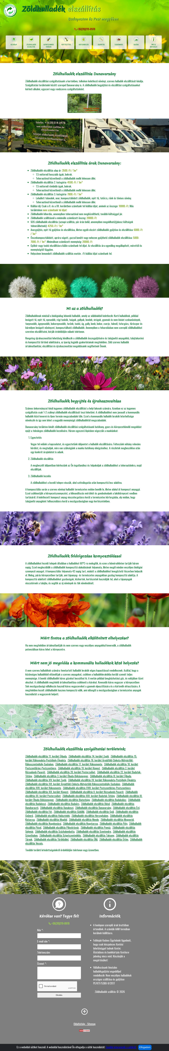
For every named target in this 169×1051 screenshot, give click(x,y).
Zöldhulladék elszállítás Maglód (52, 820)
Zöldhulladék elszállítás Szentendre (93, 831)
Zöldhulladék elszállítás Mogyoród (117, 820)
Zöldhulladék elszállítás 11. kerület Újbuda (46, 756)
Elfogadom (145, 1047)
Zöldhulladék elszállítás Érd (126, 808)
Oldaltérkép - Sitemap (84, 1024)
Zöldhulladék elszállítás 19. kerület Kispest (79, 768)
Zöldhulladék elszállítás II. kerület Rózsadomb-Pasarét (97, 792)
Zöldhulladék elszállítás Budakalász (109, 800)
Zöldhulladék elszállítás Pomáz (96, 827)
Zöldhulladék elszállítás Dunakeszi (56, 808)
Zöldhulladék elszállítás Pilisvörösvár (61, 827)
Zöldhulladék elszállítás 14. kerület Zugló (89, 756)
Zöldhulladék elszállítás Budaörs (63, 804)
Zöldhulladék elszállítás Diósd (95, 804)
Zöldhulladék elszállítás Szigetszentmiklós (60, 835)
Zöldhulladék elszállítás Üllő (84, 839)
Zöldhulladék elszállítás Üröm (113, 839)
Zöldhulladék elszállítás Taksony (98, 835)
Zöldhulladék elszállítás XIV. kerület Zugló (45, 780)
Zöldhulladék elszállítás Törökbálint (51, 839)
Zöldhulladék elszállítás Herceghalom (90, 816)
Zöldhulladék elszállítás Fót (38, 812)
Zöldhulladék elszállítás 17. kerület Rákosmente (78, 764)
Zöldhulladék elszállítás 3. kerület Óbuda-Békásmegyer (61, 776)
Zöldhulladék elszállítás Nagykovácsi (43, 823)
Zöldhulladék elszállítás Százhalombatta (54, 831)
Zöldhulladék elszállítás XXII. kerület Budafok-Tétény (88, 796)
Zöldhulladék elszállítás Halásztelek (52, 816)
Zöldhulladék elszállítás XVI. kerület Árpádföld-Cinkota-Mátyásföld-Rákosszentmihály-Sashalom (72, 784)
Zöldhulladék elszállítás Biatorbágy (73, 800)
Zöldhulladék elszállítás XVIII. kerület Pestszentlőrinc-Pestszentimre (97, 788)
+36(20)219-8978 (85, 29)
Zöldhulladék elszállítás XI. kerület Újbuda (110, 776)
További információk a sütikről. (121, 1047)
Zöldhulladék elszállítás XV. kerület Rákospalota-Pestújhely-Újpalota (102, 780)
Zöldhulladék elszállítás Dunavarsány (93, 808)
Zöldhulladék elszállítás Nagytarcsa (80, 823)
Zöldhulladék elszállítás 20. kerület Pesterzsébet (71, 772)
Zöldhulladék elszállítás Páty (113, 823)
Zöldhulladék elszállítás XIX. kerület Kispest (46, 792)
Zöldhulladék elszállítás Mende (84, 820)
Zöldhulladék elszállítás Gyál (100, 812)
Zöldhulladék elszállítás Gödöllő (69, 812)
